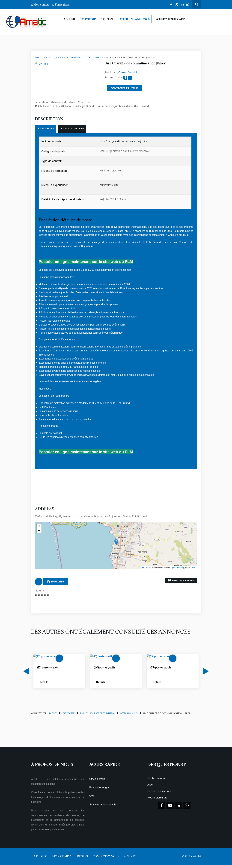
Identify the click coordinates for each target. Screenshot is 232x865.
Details (43, 682)
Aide (150, 784)
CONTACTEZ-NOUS (106, 856)
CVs (91, 796)
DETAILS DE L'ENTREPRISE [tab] (72, 128)
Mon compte (41, 4)
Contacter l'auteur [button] (124, 88)
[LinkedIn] (182, 4)
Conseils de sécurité (159, 791)
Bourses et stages (99, 787)
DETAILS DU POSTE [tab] (45, 128)
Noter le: (40, 590)
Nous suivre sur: (157, 797)
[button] (116, 542)
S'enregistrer (63, 4)
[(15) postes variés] (158, 656)
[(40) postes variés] (101, 656)
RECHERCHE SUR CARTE (170, 19)
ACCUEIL (70, 19)
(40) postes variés (104, 667)
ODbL (193, 567)
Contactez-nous (156, 778)
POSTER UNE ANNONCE (133, 19)
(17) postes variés (47, 667)
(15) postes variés (160, 667)
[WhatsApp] (188, 4)
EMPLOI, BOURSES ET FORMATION (63, 57)
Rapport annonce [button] (183, 580)
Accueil (53, 713)
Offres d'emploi (94, 57)
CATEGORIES (88, 19)
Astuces (130, 856)
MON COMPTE (62, 856)
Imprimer (57, 581)
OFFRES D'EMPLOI (129, 713)
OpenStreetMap (177, 567)
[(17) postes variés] (45, 656)
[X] (177, 4)
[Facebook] (171, 4)
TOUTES (107, 19)
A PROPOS (40, 856)
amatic (39, 57)
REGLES (82, 856)
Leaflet (147, 567)
